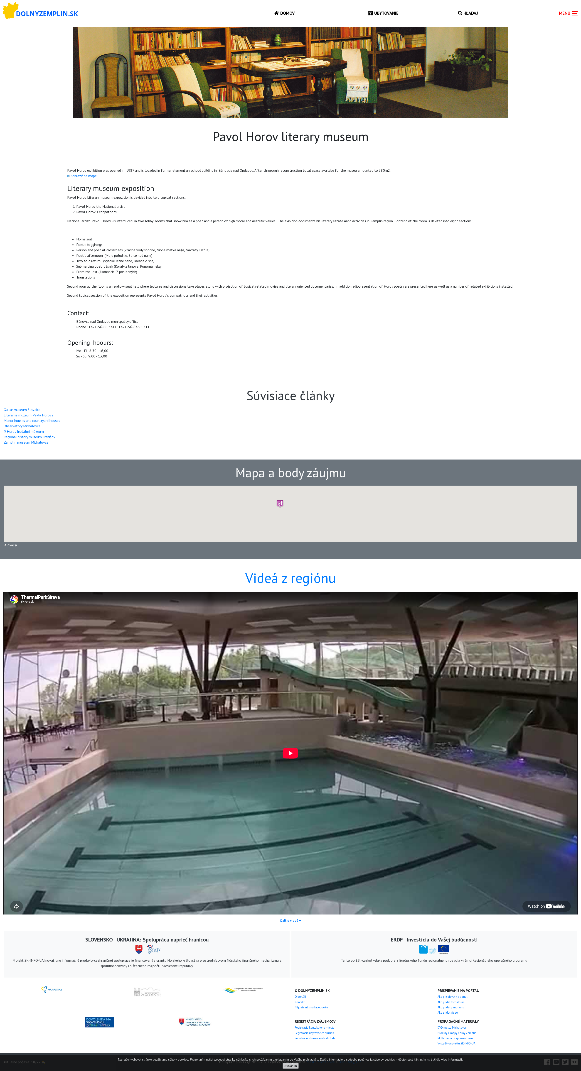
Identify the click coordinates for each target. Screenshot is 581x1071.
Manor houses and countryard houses (32, 420)
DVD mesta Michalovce (452, 1027)
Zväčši (11, 545)
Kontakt (300, 1002)
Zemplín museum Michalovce (26, 442)
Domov (287, 13)
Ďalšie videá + (290, 920)
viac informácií (451, 1059)
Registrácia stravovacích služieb (315, 1038)
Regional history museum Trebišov (29, 437)
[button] (280, 504)
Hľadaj (470, 13)
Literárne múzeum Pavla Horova (28, 415)
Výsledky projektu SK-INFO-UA (456, 1043)
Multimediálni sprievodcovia (455, 1038)
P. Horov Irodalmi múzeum (24, 431)
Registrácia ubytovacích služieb (314, 1033)
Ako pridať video (448, 1013)
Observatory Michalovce (22, 426)
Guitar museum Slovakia (22, 409)
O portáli (300, 997)
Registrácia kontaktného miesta (315, 1027)
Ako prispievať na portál (453, 997)
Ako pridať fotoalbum (451, 1002)
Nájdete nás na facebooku (311, 1007)
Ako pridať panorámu (451, 1007)
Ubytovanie (386, 13)
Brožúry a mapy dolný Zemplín (457, 1033)
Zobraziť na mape (83, 176)
